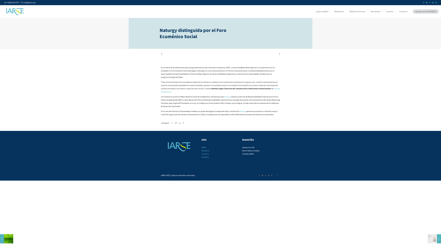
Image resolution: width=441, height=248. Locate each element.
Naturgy (227, 97)
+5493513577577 (12, 2)
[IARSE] (15, 11)
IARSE (204, 147)
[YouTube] (430, 2)
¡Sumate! (205, 157)
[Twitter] (427, 2)
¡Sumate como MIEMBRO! (425, 11)
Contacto (205, 154)
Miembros (205, 150)
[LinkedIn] (433, 2)
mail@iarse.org (29, 2)
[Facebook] (424, 2)
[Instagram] (436, 2)
